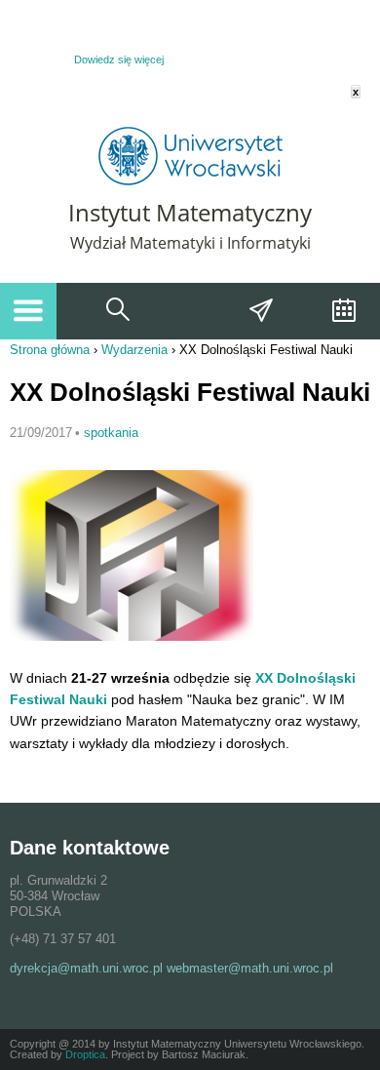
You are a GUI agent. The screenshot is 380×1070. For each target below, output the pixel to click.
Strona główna (50, 349)
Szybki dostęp (262, 311)
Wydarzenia (342, 311)
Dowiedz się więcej (119, 59)
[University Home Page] (190, 181)
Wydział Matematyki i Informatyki (190, 243)
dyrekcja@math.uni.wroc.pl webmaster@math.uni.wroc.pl (171, 968)
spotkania (111, 432)
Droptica (85, 1054)
